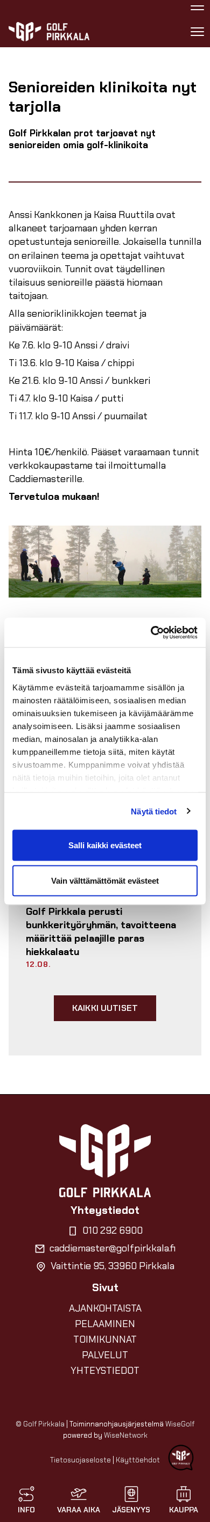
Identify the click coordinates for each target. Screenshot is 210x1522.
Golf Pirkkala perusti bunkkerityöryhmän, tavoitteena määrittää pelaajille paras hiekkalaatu (101, 932)
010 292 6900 (112, 1230)
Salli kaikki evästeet (105, 845)
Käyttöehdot (138, 1460)
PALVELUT (105, 1355)
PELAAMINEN (105, 1323)
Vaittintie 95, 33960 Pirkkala (112, 1265)
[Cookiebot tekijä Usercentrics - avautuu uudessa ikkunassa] (151, 632)
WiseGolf (179, 1424)
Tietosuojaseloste (80, 1460)
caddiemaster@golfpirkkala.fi (113, 1248)
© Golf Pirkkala (40, 1424)
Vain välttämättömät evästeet (105, 880)
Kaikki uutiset (105, 1008)
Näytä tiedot (154, 810)
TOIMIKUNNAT (105, 1339)
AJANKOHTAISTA (105, 1308)
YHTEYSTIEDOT (105, 1370)
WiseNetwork (126, 1435)
